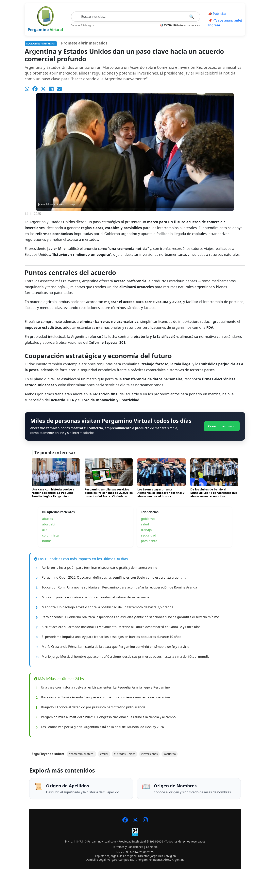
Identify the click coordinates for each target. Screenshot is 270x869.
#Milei (104, 754)
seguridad (148, 535)
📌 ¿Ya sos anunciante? (225, 22)
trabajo (146, 530)
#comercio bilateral (81, 754)
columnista (50, 535)
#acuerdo (169, 754)
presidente (149, 541)
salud (145, 524)
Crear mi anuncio (221, 426)
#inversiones (149, 754)
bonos (47, 541)
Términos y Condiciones (127, 847)
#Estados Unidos (124, 754)
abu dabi (48, 524)
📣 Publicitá (217, 13)
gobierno (148, 519)
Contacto (152, 847)
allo (44, 530)
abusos (47, 519)
